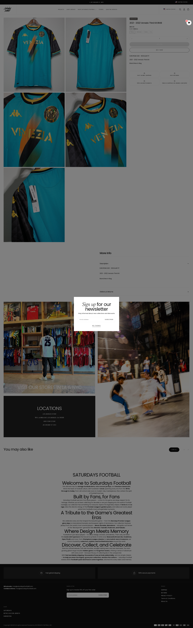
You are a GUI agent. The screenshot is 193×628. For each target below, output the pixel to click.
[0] (188, 23)
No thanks (96, 325)
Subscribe (109, 319)
